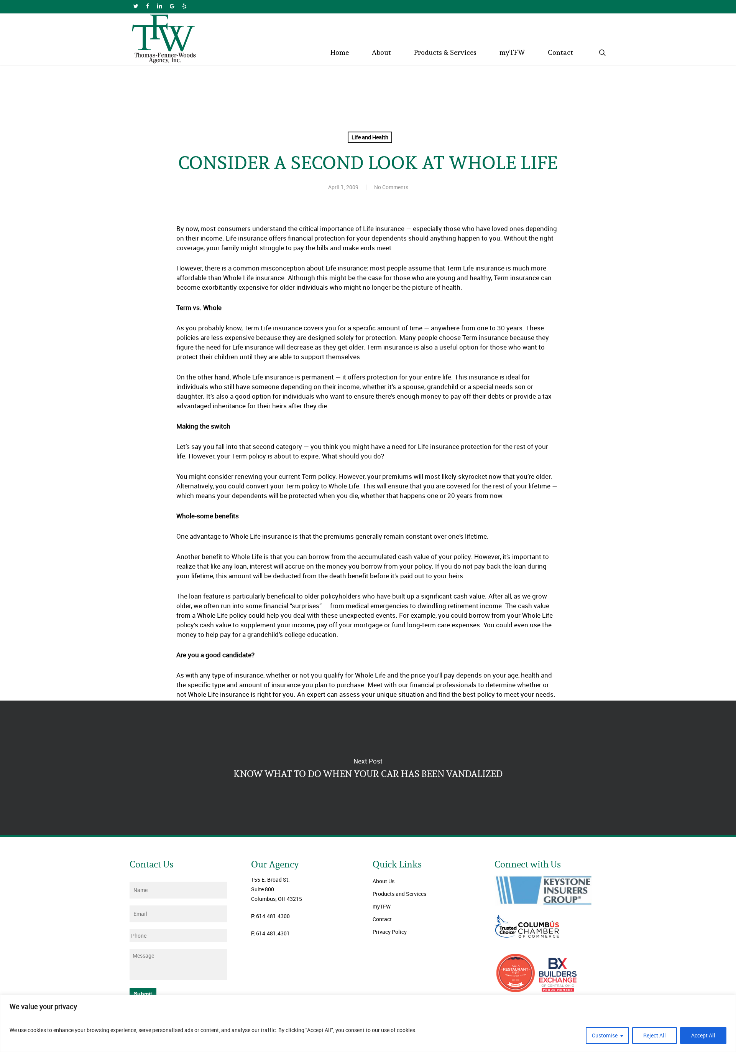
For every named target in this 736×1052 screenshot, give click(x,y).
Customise (605, 1035)
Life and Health (370, 137)
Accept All (703, 1035)
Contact (382, 919)
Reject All (654, 1035)
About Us (383, 881)
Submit (143, 994)
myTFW (382, 906)
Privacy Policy (390, 931)
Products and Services (399, 893)
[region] (368, 1023)
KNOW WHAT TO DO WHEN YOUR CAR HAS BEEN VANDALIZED (368, 768)
